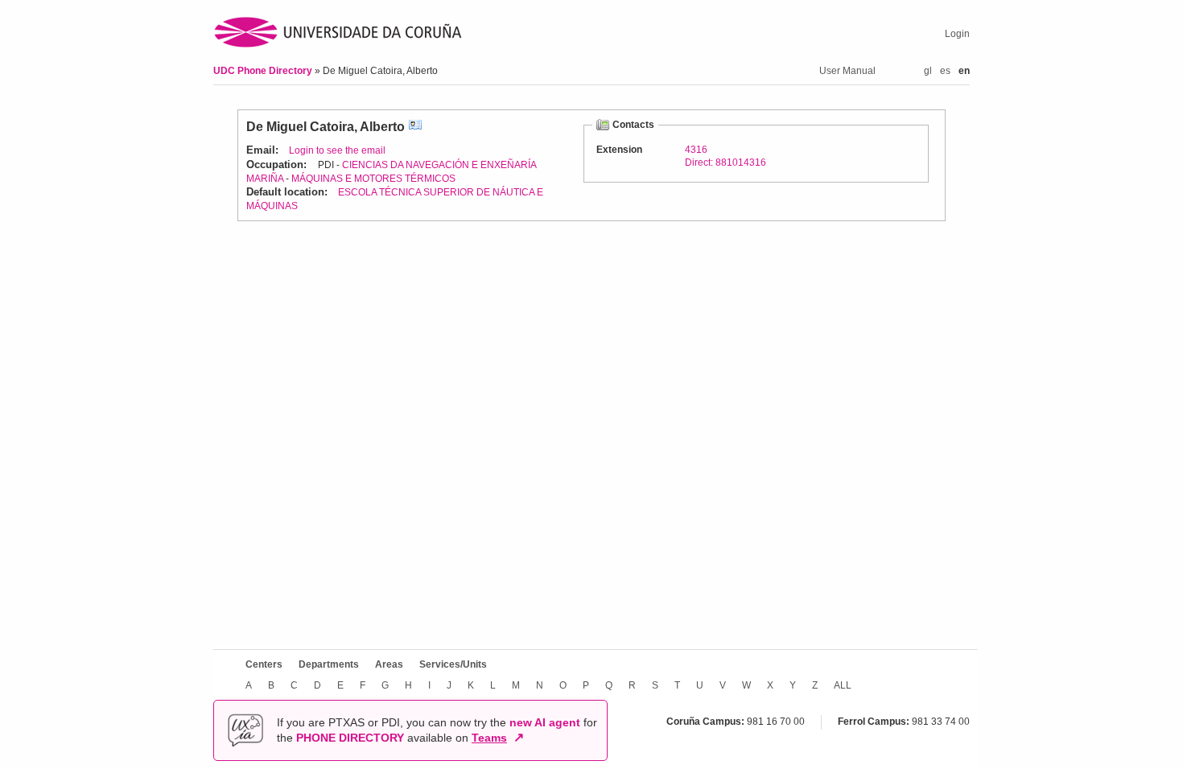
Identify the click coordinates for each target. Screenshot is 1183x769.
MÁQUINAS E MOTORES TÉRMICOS (373, 178)
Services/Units (453, 664)
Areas (389, 664)
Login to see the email (337, 150)
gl (928, 70)
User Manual (847, 70)
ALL (842, 685)
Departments (329, 664)
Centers (263, 664)
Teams (489, 737)
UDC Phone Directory (264, 70)
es (945, 70)
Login (957, 33)
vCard (415, 126)
